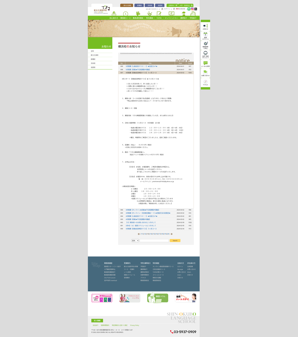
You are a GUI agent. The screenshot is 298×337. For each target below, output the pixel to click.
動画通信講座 (138, 18)
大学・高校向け (184, 5)
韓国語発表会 (145, 280)
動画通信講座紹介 (109, 272)
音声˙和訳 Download (110, 280)
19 (165, 234)
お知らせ (180, 278)
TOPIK (159, 18)
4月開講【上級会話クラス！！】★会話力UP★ (141, 216)
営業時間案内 (145, 275)
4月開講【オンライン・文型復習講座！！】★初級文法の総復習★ (148, 213)
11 (142, 234)
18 (162, 234)
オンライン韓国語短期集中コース (163, 267)
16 (156, 234)
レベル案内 (127, 272)
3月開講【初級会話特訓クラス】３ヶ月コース (141, 229)
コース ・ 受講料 (129, 269)
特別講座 (149, 18)
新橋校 (139, 5)
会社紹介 (95, 325)
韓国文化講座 (157, 278)
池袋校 (160, 5)
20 (168, 234)
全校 (92, 51)
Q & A (179, 275)
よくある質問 (205, 66)
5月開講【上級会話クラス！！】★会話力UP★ (141, 66)
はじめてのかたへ (152, 9)
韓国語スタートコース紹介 (112, 267)
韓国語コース (125, 18)
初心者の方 (114, 18)
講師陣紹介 (144, 269)
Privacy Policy (134, 325)
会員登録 (180, 9)
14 (150, 234)
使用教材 (127, 278)
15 (153, 234)
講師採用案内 (145, 272)
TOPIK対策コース (158, 272)
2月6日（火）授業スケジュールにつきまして (141, 225)
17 (159, 234)
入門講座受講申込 (109, 269)
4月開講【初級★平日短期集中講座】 (138, 219)
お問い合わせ (181, 272)
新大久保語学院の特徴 (131, 267)
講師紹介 (183, 18)
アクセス (143, 278)
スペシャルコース (158, 275)
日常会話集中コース (159, 269)
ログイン (167, 9)
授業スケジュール (129, 275)
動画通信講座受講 (109, 275)
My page (180, 269)
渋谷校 (150, 5)
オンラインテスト (171, 18)
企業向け (172, 5)
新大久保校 (127, 5)
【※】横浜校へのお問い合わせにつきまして (141, 222)
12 (145, 234)
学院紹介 (193, 18)
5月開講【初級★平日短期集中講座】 (138, 69)
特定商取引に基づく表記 (119, 325)
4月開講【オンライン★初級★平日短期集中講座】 (143, 210)
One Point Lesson (109, 278)
